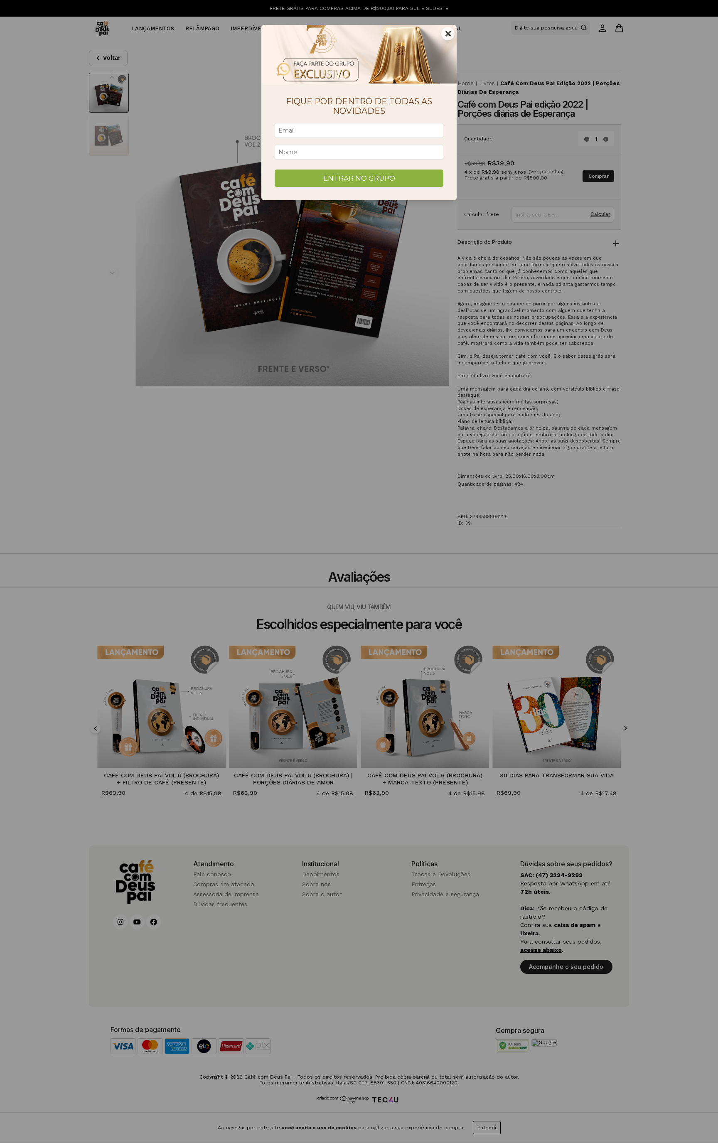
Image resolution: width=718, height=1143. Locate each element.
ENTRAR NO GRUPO (359, 178)
